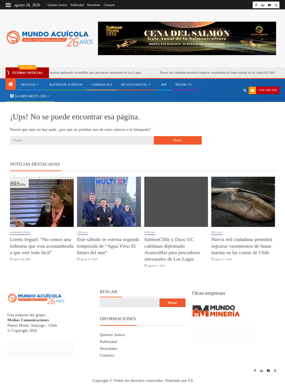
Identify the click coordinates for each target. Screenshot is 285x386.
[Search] (245, 90)
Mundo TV (183, 84)
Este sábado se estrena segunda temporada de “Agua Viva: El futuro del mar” (108, 246)
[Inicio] (10, 84)
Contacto (109, 5)
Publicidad (77, 5)
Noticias (28, 84)
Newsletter (93, 5)
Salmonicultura (20, 232)
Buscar (108, 291)
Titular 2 (216, 232)
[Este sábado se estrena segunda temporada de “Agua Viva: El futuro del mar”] (109, 202)
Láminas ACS (101, 84)
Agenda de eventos (65, 84)
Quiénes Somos (57, 5)
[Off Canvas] (8, 5)
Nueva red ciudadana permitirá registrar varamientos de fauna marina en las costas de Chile (206, 72)
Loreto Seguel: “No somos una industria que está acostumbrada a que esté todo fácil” (41, 246)
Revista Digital (134, 84)
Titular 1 (82, 232)
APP (164, 84)
